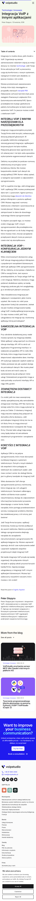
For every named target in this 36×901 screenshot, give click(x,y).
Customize (18, 891)
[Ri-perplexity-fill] (15, 790)
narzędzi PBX (23, 90)
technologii (21, 66)
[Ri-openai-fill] (9, 790)
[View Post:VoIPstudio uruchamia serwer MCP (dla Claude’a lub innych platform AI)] (18, 652)
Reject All (18, 897)
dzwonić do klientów (23, 196)
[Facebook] (7, 779)
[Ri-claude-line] (4, 790)
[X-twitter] (11, 779)
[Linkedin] (3, 779)
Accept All (18, 886)
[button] (34, 51)
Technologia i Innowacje (12, 10)
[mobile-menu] (32, 2)
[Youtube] (15, 779)
